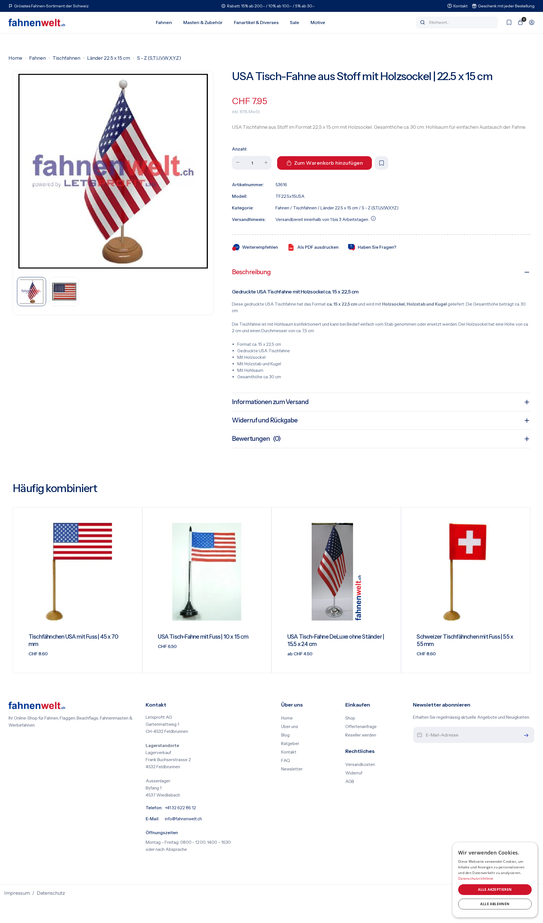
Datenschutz (51, 893)
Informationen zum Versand (270, 402)
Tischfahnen (66, 58)
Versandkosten (360, 764)
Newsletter (292, 769)
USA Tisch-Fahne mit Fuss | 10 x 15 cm (203, 636)
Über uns (289, 726)
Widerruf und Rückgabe (265, 420)
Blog (285, 735)
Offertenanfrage (361, 726)
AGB (349, 781)
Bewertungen (256, 439)
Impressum (17, 893)
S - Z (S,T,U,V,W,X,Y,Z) (159, 58)
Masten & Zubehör (203, 22)
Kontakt (288, 752)
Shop (350, 718)
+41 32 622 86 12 (180, 807)
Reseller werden (360, 735)
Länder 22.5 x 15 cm (108, 58)
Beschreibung (251, 272)
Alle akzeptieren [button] (495, 889)
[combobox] (461, 22)
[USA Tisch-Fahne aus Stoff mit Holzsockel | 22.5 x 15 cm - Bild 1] (113, 171)
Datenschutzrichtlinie (475, 878)
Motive (318, 22)
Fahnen (164, 22)
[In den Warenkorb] (130, 664)
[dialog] (495, 879)
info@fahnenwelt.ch (183, 818)
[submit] (525, 735)
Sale (294, 22)
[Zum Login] (529, 22)
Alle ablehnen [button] (494, 903)
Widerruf (353, 773)
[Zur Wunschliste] (506, 22)
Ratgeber (290, 743)
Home (15, 58)
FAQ (285, 760)
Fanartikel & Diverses (256, 22)
